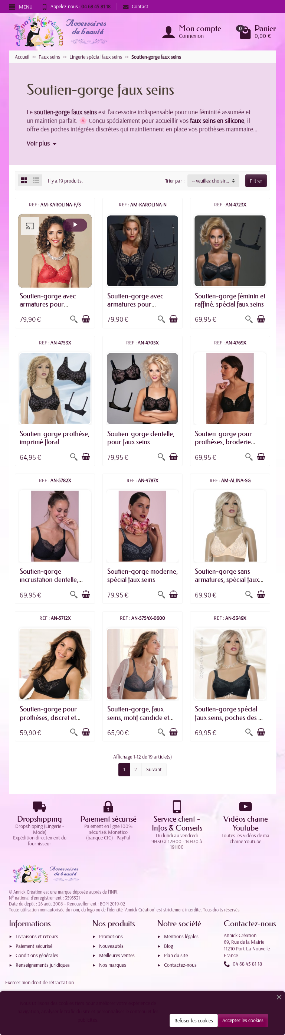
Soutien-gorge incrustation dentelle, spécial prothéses (49, 579)
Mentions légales (181, 936)
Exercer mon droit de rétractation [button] (39, 982)
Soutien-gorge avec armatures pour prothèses (48, 304)
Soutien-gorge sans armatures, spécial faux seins (227, 579)
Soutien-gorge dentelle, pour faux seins (140, 437)
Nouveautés (111, 946)
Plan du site (176, 955)
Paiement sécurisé (34, 946)
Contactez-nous (180, 965)
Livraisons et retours (37, 936)
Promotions (111, 936)
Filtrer (256, 180)
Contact (140, 6)
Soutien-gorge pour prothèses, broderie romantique (223, 442)
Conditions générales (37, 955)
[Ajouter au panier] (85, 319)
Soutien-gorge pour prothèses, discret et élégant (48, 717)
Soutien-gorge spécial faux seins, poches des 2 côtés (228, 717)
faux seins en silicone (217, 120)
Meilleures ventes (117, 955)
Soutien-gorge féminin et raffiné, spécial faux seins (230, 300)
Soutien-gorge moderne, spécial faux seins (142, 575)
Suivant (154, 769)
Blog (168, 946)
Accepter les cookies (242, 1020)
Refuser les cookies (193, 1020)
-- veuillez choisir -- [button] (211, 180)
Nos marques (112, 965)
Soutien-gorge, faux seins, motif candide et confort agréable (138, 717)
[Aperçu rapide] (73, 319)
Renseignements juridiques (43, 965)
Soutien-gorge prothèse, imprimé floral (54, 437)
